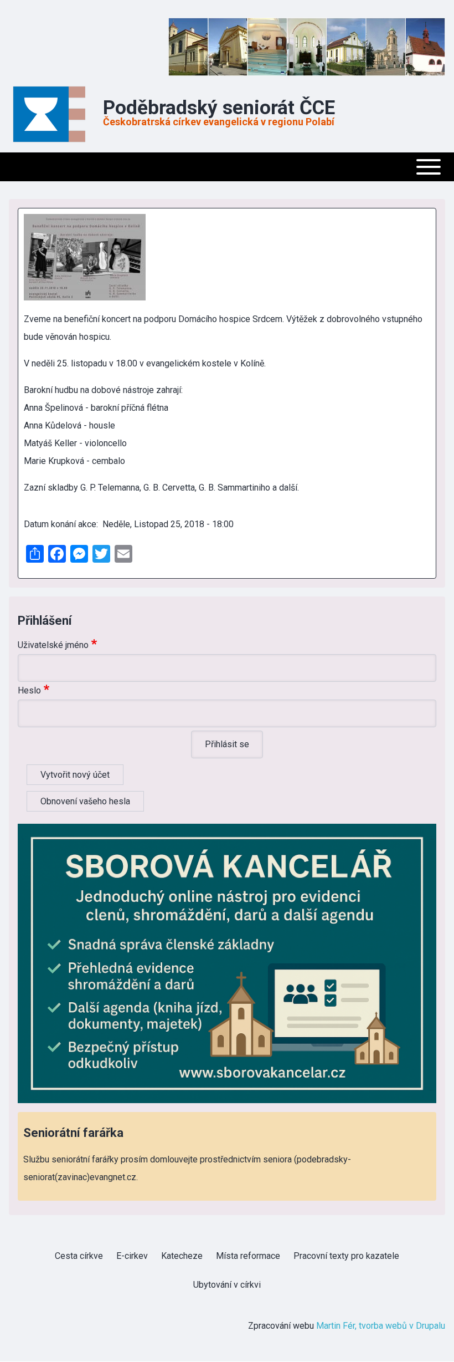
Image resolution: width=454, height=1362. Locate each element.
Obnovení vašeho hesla (85, 801)
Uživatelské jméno (53, 645)
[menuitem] (79, 1256)
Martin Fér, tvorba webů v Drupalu (380, 1325)
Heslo (29, 690)
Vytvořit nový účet (75, 774)
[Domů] (52, 114)
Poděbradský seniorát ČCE (219, 108)
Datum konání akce (60, 524)
